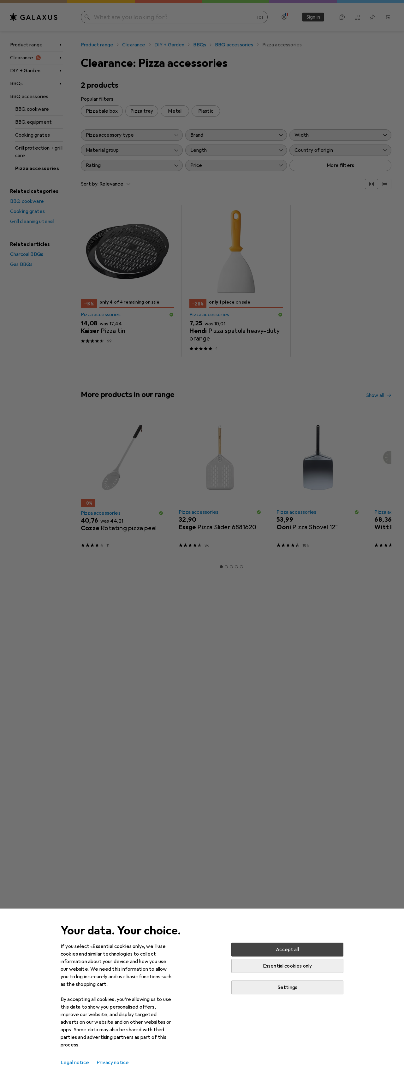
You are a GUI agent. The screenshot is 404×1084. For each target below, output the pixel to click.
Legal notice (75, 1062)
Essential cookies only (287, 966)
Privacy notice (113, 1062)
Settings (287, 987)
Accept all (287, 949)
